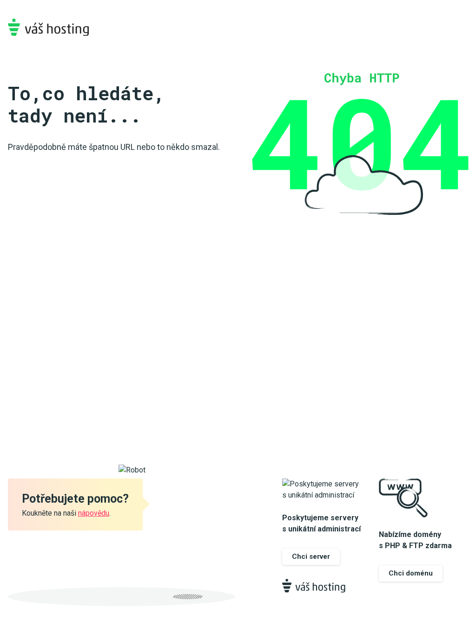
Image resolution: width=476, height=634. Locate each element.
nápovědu (93, 513)
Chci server (311, 556)
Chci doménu (411, 573)
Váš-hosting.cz (48, 27)
